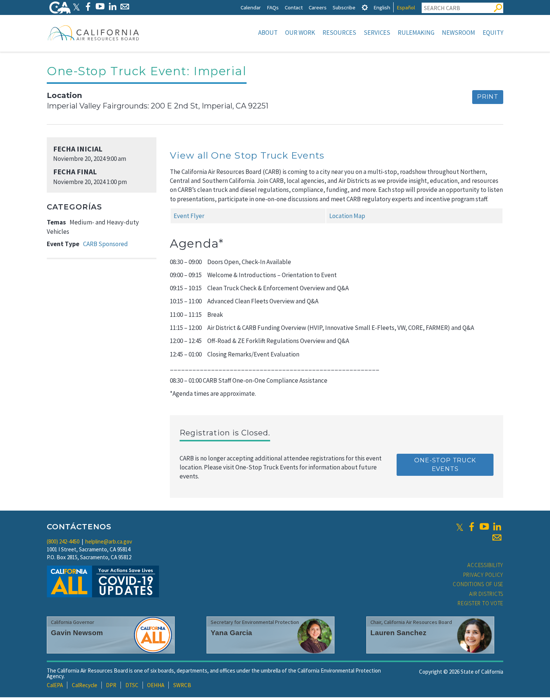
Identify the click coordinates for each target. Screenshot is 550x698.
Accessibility (485, 565)
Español (406, 7)
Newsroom (458, 32)
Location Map (347, 216)
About (268, 32)
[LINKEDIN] (112, 6)
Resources (339, 32)
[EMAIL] (124, 6)
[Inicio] (93, 32)
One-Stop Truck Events (445, 464)
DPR (111, 685)
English (381, 7)
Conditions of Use (478, 584)
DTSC (131, 685)
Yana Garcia (231, 633)
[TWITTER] (76, 6)
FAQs (273, 7)
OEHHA (155, 685)
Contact (294, 7)
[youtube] (484, 527)
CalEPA (55, 685)
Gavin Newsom (77, 633)
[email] (497, 537)
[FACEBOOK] (87, 6)
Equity (493, 32)
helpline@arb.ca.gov (108, 541)
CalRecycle (84, 685)
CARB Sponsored (105, 244)
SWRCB (182, 685)
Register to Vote (480, 603)
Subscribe (344, 7)
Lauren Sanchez (398, 633)
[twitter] (460, 527)
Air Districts (486, 593)
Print (487, 96)
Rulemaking (416, 32)
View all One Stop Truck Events (247, 155)
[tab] (364, 7)
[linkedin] (497, 527)
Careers (318, 7)
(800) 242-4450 (63, 541)
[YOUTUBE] (100, 6)
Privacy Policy (483, 574)
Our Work (300, 32)
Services (377, 32)
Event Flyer (189, 216)
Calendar (251, 7)
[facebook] (471, 527)
